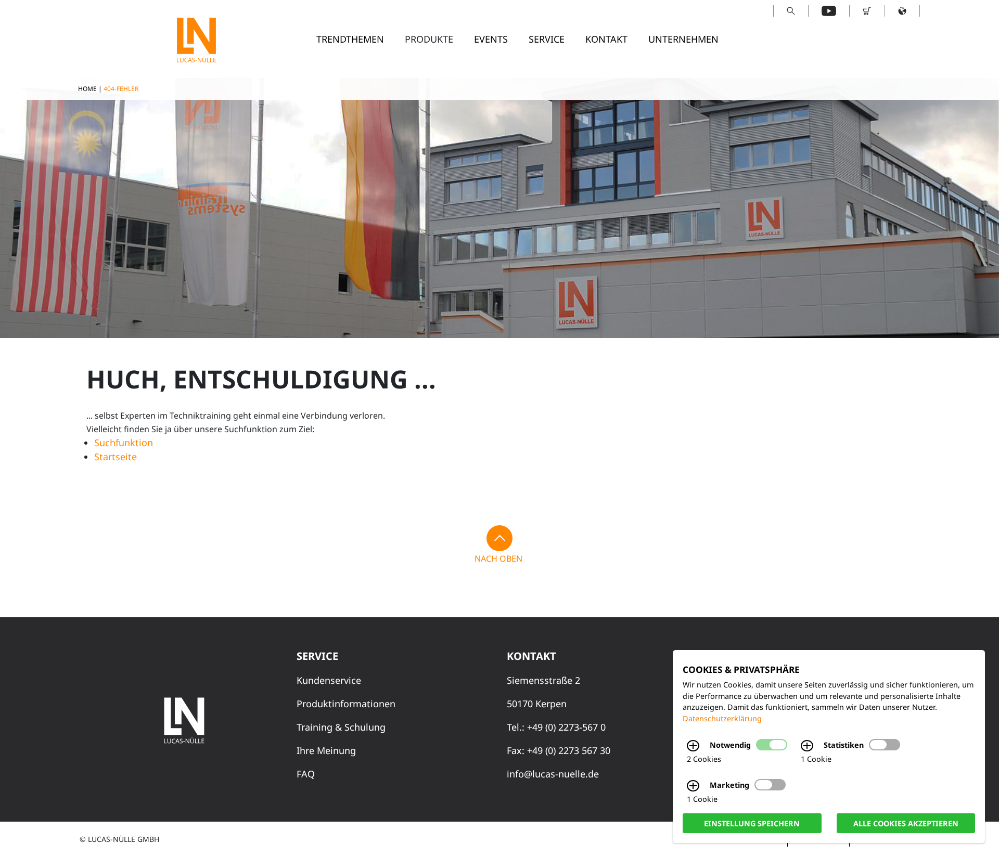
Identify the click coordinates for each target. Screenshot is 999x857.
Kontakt (606, 39)
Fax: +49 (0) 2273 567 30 (558, 750)
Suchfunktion (123, 442)
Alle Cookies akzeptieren (905, 823)
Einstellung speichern (752, 823)
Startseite (115, 456)
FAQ (306, 774)
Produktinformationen (346, 703)
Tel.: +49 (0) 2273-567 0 (556, 727)
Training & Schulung (341, 727)
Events (491, 39)
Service (547, 39)
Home (87, 88)
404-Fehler (121, 88)
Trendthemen (350, 39)
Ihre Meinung (326, 750)
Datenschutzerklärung (722, 718)
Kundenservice (329, 680)
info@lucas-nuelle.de (553, 774)
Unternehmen (683, 39)
